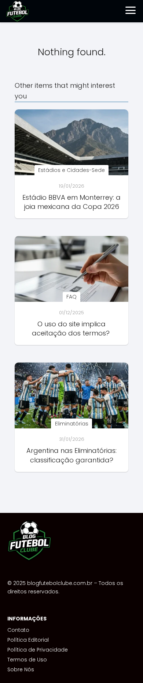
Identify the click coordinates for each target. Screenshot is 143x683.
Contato (18, 630)
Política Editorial (28, 639)
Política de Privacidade (37, 649)
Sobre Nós (20, 669)
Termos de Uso (27, 659)
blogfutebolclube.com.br (59, 583)
